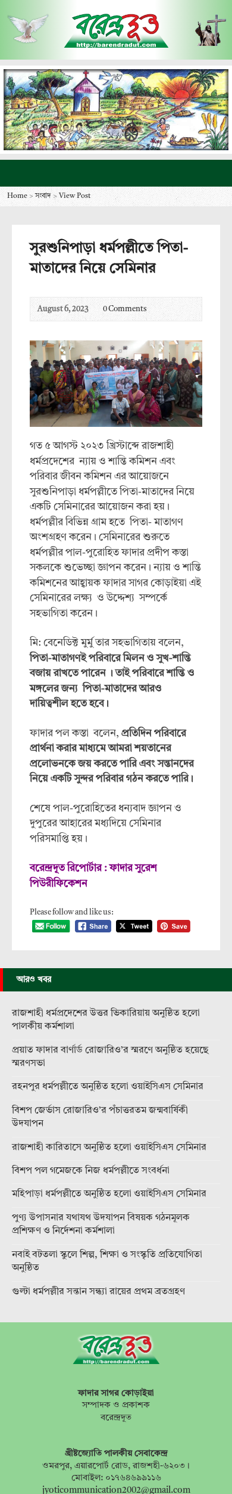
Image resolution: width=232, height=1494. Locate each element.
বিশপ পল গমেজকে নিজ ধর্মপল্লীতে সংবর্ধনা (91, 1171)
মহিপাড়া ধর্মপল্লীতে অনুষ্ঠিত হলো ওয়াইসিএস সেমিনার (109, 1194)
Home (17, 196)
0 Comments (93, 309)
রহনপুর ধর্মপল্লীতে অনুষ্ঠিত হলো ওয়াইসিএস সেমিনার (107, 1087)
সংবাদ (43, 196)
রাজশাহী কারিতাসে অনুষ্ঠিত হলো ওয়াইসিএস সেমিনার (109, 1147)
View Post (74, 196)
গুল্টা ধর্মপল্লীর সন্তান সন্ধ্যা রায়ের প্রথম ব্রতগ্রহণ (98, 1292)
